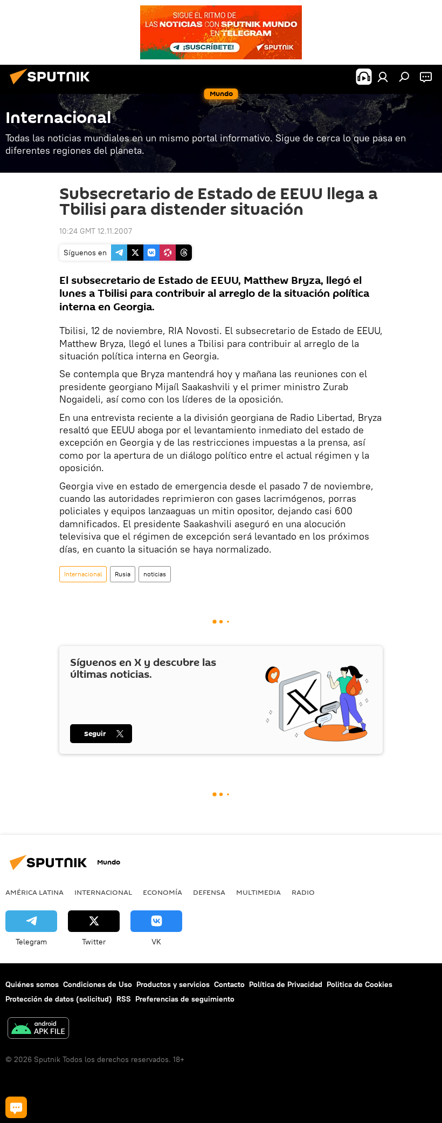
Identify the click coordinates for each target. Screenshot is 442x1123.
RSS (123, 999)
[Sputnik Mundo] (52, 86)
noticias (154, 574)
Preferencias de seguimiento (184, 999)
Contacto (229, 984)
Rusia (122, 574)
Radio (303, 892)
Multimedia (258, 892)
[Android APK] (38, 1029)
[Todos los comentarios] (16, 1107)
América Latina (34, 892)
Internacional (83, 574)
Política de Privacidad (285, 984)
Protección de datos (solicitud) (58, 999)
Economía (162, 892)
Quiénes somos (32, 984)
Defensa (209, 892)
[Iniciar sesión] (382, 76)
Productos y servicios (173, 984)
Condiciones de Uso (97, 984)
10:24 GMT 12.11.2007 (95, 231)
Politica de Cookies (359, 984)
